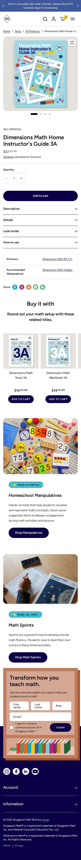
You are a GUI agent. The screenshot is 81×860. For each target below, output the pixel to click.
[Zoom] (72, 42)
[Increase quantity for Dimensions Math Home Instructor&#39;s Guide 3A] (21, 178)
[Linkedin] (25, 771)
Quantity (8, 169)
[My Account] (53, 19)
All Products (32, 31)
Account (10, 787)
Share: (7, 287)
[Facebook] (14, 287)
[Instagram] (6, 771)
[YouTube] (35, 771)
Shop (18, 31)
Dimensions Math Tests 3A (21, 375)
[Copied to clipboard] (42, 287)
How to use (11, 242)
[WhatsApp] (35, 287)
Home (6, 31)
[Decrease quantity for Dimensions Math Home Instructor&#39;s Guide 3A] (6, 178)
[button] (29, 533)
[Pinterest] (28, 287)
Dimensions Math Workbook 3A (58, 375)
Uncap (45, 819)
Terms (6, 845)
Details (8, 220)
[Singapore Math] (7, 19)
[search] (45, 19)
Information (13, 804)
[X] (21, 287)
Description (11, 209)
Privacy (19, 845)
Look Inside (11, 231)
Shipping (8, 156)
